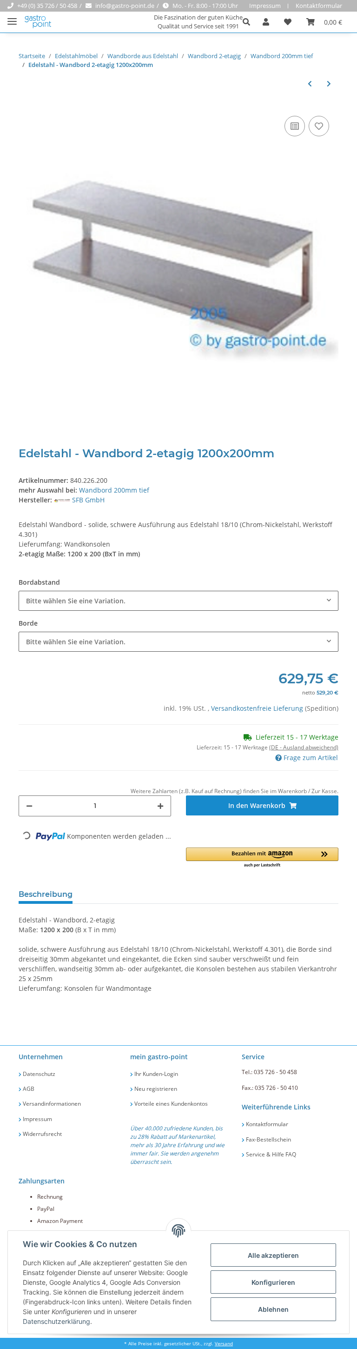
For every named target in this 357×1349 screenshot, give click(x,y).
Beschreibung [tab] (46, 894)
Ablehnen (273, 1309)
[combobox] (178, 601)
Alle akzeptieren (273, 1255)
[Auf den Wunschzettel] (319, 126)
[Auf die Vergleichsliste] (294, 126)
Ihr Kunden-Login (155, 1074)
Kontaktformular (319, 5)
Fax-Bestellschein (268, 1139)
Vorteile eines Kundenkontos (170, 1104)
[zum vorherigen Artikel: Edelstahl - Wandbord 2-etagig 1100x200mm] (309, 83)
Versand (224, 1344)
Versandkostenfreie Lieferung (258, 708)
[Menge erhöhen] (160, 806)
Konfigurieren (273, 1282)
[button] (249, 22)
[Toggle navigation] (12, 17)
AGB (27, 1089)
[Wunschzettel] (288, 22)
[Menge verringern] (29, 806)
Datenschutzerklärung (56, 1321)
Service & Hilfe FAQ (270, 1154)
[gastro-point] (38, 22)
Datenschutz (38, 1074)
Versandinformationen (51, 1104)
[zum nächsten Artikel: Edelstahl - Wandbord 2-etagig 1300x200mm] (328, 83)
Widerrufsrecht (41, 1134)
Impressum (265, 5)
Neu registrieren (155, 1089)
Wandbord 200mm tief (114, 490)
